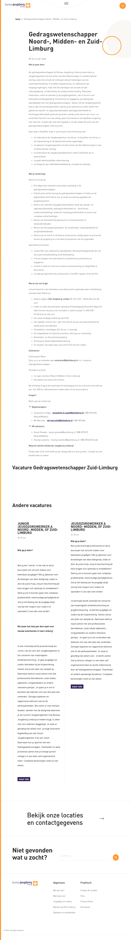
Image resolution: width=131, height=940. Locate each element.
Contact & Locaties (88, 890)
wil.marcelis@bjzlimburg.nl (60, 420)
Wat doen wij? (59, 896)
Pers (82, 896)
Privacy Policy (86, 901)
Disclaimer (85, 907)
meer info (24, 779)
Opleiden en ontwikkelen (64, 912)
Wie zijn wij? (58, 890)
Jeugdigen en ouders (62, 901)
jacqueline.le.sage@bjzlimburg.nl (68, 413)
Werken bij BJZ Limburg (64, 907)
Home (17, 19)
